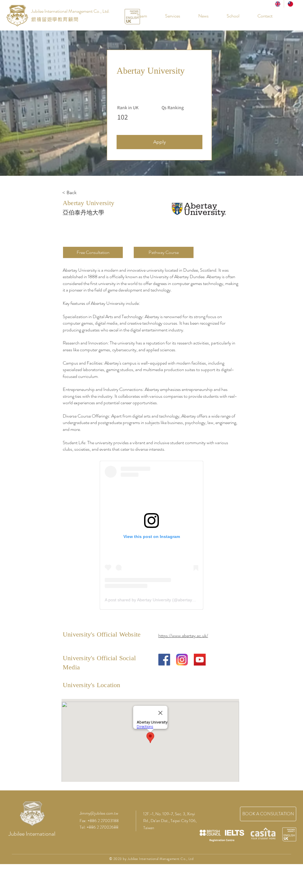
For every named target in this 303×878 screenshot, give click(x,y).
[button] (228, 16)
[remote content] (151, 535)
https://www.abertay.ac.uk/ (183, 635)
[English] (277, 4)
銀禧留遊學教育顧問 (55, 19)
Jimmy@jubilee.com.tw (99, 813)
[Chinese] (290, 4)
